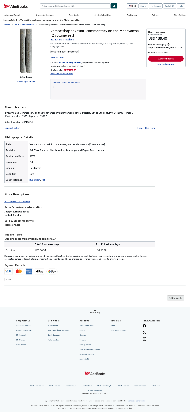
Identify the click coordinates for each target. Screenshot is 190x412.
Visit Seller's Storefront (17, 201)
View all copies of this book (66, 82)
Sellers (155, 15)
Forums (83, 340)
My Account (156, 6)
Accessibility (85, 359)
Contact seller (12, 127)
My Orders (20, 340)
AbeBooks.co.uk (36, 386)
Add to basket (166, 58)
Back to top (95, 312)
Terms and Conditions (136, 401)
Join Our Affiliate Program (58, 330)
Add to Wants (175, 298)
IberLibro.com (140, 386)
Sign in (143, 6)
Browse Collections (45, 15)
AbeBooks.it (86, 386)
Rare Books (74, 15)
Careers (83, 335)
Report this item (146, 127)
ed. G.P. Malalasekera (24, 24)
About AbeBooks (87, 325)
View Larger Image (26, 81)
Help (181, 6)
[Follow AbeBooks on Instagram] (144, 339)
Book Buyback (54, 335)
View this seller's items (61, 73)
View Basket (21, 344)
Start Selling (180, 15)
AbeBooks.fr (71, 386)
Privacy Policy (85, 344)
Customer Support (118, 330)
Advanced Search (12, 15)
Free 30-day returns (166, 64)
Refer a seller (53, 340)
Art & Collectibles (103, 15)
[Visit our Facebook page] (144, 326)
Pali (43, 179)
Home (7, 24)
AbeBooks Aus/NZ (105, 386)
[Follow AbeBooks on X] (144, 332)
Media (82, 330)
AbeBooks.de (54, 386)
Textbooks (132, 15)
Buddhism (34, 179)
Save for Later (57, 57)
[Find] (114, 5)
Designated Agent (87, 354)
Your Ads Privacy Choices (90, 349)
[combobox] (75, 5)
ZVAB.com (155, 386)
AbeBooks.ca (123, 386)
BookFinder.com (95, 391)
